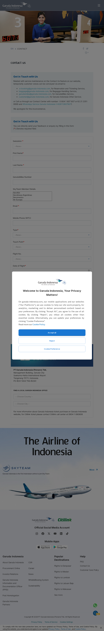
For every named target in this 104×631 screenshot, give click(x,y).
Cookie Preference (52, 349)
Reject (52, 341)
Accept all (52, 332)
